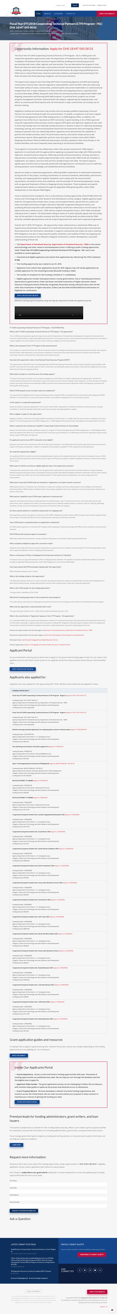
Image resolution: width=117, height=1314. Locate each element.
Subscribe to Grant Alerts (91, 1254)
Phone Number (15, 1202)
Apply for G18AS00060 (72, 815)
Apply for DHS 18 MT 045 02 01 (76, 695)
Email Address (14, 1195)
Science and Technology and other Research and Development (36, 31)
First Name (13, 1181)
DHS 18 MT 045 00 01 (71, 33)
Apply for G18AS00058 (58, 832)
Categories (58, 14)
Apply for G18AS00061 (58, 900)
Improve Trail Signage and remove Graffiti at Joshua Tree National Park (47, 645)
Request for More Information (24, 1210)
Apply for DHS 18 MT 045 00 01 (71, 49)
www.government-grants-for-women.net (94, 1298)
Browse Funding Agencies (19, 1278)
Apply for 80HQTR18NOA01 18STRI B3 (62, 764)
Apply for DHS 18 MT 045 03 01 (76, 712)
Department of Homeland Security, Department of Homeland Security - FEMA (37, 33)
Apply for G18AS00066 (60, 968)
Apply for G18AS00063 (57, 1002)
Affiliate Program (89, 5)
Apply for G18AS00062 (60, 1019)
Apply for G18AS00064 (61, 985)
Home (38, 14)
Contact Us (70, 14)
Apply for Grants (106, 13)
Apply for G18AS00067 (65, 934)
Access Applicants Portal (27, 1102)
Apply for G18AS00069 (62, 866)
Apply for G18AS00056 (66, 951)
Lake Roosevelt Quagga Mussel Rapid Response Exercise (39, 640)
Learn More (16, 1145)
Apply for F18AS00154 (56, 747)
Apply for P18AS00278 (40, 781)
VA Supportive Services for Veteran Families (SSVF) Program (31, 1271)
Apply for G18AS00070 (66, 849)
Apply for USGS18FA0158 (79, 729)
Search (75, 5)
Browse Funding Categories (38, 1278)
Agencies (47, 14)
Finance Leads (101, 5)
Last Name (13, 1188)
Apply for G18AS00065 (70, 883)
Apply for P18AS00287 (40, 798)
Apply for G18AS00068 (57, 917)
